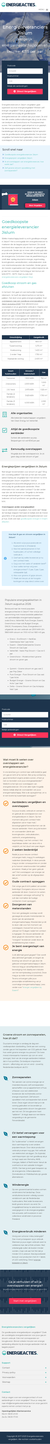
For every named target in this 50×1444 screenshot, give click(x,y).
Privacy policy (8, 1372)
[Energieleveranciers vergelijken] (19, 4)
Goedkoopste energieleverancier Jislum (21, 154)
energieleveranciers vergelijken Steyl (17, 277)
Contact (6, 1368)
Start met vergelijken (25, 1301)
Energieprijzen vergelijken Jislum (18, 158)
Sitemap (6, 1382)
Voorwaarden (8, 1377)
